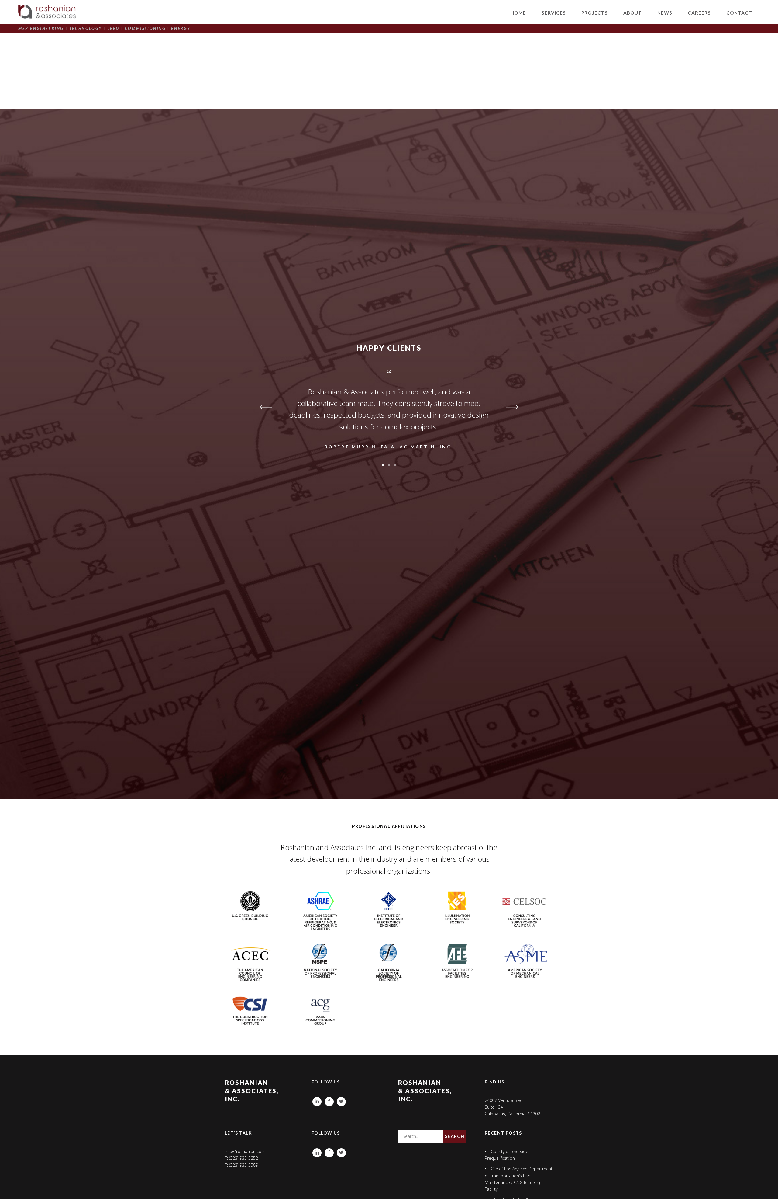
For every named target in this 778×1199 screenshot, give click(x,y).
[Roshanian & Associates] (47, 12)
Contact (739, 13)
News (664, 13)
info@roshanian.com (245, 1151)
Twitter (341, 1100)
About (632, 13)
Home (518, 13)
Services (554, 13)
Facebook (329, 1100)
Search (454, 1136)
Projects (594, 13)
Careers (699, 13)
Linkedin (317, 1100)
